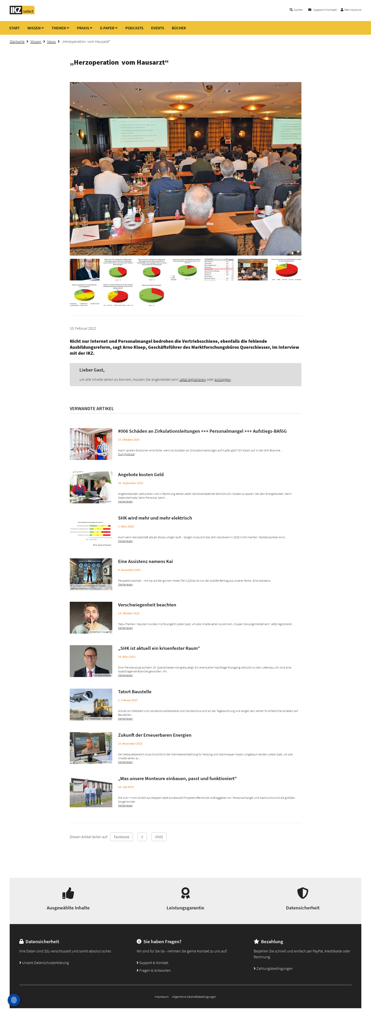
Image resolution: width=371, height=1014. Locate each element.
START (14, 27)
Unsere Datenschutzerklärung (45, 962)
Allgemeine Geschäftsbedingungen (194, 997)
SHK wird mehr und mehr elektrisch (155, 518)
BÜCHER (179, 27)
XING (159, 836)
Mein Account (352, 10)
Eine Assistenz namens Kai (145, 561)
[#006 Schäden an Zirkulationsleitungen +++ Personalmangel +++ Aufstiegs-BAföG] (91, 444)
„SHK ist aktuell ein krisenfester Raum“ (159, 648)
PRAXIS (83, 27)
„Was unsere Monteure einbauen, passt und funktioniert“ (177, 778)
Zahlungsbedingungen (274, 968)
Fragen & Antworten (155, 970)
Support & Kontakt (325, 10)
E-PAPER (107, 27)
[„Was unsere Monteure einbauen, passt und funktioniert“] (91, 791)
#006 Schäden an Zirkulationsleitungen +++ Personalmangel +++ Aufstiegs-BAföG (202, 431)
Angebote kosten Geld (141, 474)
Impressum (162, 997)
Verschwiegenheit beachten (147, 605)
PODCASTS (134, 27)
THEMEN (59, 27)
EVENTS (157, 27)
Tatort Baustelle (134, 691)
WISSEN (34, 27)
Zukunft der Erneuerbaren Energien (154, 735)
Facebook (121, 836)
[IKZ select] (22, 13)
